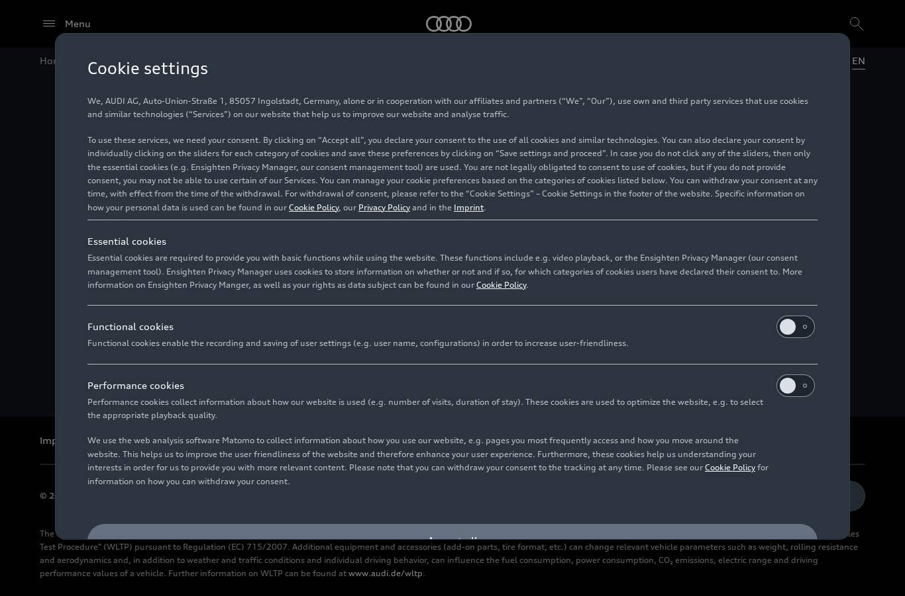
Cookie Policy (314, 207)
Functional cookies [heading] (130, 326)
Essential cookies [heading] (126, 241)
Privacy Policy (384, 207)
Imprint (469, 207)
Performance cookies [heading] (135, 385)
